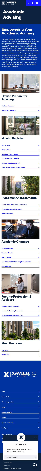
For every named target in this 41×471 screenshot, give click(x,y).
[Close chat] (35, 438)
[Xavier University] (20, 374)
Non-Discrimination (7, 462)
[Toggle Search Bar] (33, 3)
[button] (20, 457)
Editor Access (6, 465)
